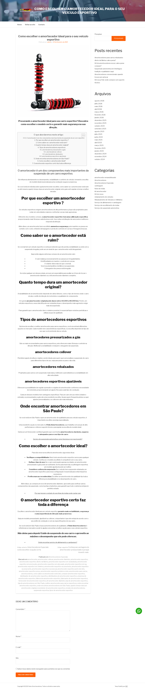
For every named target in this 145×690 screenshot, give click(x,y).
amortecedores (27, 574)
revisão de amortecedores (75, 588)
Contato (41, 24)
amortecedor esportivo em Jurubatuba (63, 562)
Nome (18, 636)
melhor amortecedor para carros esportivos (61, 583)
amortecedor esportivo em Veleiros (31, 566)
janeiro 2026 (99, 118)
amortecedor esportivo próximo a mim (55, 571)
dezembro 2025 (100, 120)
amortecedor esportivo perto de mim (71, 569)
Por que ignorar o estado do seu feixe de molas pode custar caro (58, 493)
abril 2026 (98, 109)
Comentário (20, 609)
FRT (126, 686)
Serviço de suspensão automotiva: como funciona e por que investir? (57, 439)
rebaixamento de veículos (104, 197)
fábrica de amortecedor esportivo (48, 578)
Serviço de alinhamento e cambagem (108, 203)
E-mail (18, 647)
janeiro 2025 (99, 151)
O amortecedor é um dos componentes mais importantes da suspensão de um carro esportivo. (56, 138)
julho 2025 (98, 134)
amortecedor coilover (45, 559)
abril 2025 (98, 143)
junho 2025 (99, 137)
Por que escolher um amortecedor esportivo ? (52, 140)
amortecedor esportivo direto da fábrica (33, 562)
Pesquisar (98, 34)
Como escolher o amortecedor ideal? (52, 161)
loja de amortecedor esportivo (77, 581)
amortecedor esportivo (79, 559)
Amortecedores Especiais (58, 557)
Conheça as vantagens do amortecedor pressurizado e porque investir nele (73, 549)
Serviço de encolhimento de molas (107, 205)
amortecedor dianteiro (62, 559)
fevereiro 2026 (100, 115)
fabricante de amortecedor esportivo (74, 578)
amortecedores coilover (54, 152)
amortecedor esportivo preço (29, 571)
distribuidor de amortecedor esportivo (34, 576)
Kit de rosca (99, 194)
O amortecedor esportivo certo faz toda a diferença (52, 163)
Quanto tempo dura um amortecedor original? (52, 145)
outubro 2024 (100, 159)
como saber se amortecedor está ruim (47, 574)
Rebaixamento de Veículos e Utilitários (108, 200)
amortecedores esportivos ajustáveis (54, 156)
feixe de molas (100, 189)
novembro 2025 (100, 123)
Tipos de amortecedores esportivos (52, 147)
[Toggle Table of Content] (82, 135)
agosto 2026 (99, 101)
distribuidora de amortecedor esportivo (62, 576)
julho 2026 (98, 104)
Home (19, 24)
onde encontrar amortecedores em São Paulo (53, 586)
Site (17, 658)
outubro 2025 (100, 126)
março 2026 (99, 112)
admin (49, 42)
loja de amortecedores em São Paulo (31, 583)
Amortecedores (100, 180)
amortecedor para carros (78, 571)
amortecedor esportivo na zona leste (57, 566)
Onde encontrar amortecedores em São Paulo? (52, 159)
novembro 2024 (100, 156)
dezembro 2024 (100, 154)
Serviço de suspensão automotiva (107, 208)
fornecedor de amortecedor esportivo (32, 581)
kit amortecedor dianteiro (56, 581)
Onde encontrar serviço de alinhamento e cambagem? (57, 542)
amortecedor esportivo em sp (76, 564)
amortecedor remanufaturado (105, 177)
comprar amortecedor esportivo (73, 574)
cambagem (99, 186)
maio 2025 (98, 140)
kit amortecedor (100, 191)
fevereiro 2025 (100, 148)
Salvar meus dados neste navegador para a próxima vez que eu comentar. (43, 669)
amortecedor (32, 559)
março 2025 (99, 145)
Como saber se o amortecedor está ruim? (52, 143)
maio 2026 (98, 106)
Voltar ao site (30, 24)
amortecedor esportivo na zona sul (44, 569)
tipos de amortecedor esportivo (61, 590)
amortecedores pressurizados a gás (54, 150)
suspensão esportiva (41, 590)
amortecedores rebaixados (54, 154)
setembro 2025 (100, 129)
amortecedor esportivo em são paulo (51, 564)
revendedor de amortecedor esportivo (51, 588)
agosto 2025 (99, 131)
